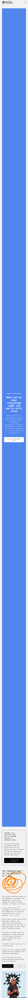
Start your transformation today (14, 439)
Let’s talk (19, 966)
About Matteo (7, 966)
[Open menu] (25, 2)
